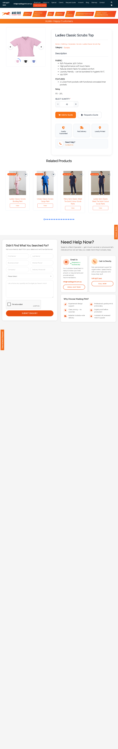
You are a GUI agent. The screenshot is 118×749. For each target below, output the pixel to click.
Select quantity (63, 99)
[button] (111, 2)
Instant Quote (116, 232)
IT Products (70, 14)
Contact (102, 2)
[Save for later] (26, 174)
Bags (50, 14)
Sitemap (94, 2)
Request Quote (71, 2)
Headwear (60, 14)
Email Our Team (74, 287)
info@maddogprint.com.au (72, 282)
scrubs (67, 48)
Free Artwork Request (2, 339)
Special (53, 2)
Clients (61, 2)
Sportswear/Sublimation (84, 14)
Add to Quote (67, 115)
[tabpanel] (17, 191)
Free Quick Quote (40, 5)
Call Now (102, 283)
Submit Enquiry (30, 313)
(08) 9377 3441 (96, 278)
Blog (87, 2)
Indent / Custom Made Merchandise (102, 14)
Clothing (27, 14)
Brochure (37, 2)
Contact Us (69, 145)
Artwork (81, 2)
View (17, 205)
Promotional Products (38, 14)
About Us (46, 2)
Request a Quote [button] (91, 115)
